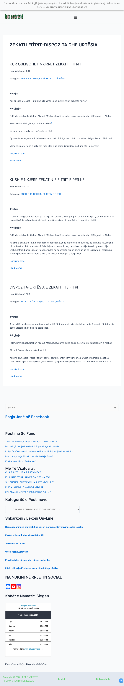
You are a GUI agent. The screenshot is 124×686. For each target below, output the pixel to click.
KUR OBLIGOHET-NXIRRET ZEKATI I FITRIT (45, 64)
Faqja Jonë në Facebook (27, 417)
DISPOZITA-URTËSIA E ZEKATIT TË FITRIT (45, 287)
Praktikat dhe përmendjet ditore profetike (27, 560)
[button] (75, 17)
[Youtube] (13, 586)
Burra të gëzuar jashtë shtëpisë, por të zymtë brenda (32, 446)
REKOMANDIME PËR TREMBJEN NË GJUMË (28, 492)
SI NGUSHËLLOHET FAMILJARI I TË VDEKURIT (29, 482)
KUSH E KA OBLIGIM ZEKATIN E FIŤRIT (41, 194)
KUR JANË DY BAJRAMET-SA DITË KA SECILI (28, 477)
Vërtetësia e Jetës (15, 543)
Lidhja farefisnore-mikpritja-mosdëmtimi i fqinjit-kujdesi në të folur (39, 451)
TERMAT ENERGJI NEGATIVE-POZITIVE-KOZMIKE (31, 441)
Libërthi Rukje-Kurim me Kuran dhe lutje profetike (31, 568)
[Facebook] (8, 586)
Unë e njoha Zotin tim (16, 551)
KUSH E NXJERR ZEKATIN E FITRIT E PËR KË (47, 179)
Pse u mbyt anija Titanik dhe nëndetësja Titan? (29, 456)
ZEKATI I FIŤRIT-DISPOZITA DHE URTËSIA (42, 301)
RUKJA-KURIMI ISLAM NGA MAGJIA (24, 487)
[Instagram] (18, 586)
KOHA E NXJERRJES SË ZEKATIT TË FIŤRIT (43, 78)
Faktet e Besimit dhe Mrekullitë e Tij (24, 535)
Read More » (16, 160)
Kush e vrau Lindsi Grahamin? (20, 461)
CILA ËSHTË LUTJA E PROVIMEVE (23, 472)
